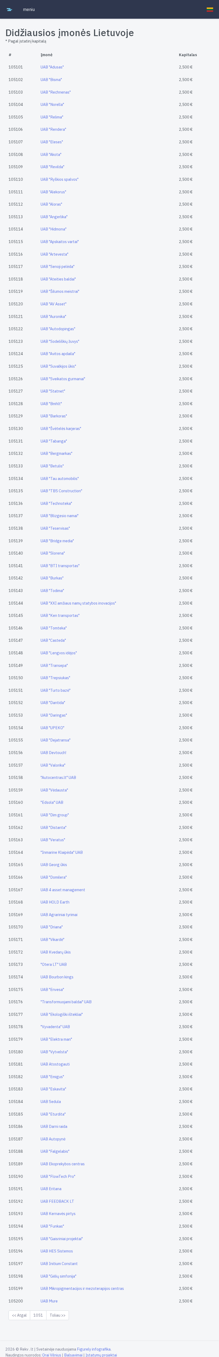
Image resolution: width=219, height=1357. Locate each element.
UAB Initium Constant (59, 1263)
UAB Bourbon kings (57, 976)
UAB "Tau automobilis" (60, 478)
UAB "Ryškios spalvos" (60, 179)
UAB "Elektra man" (56, 1039)
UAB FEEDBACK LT (57, 1201)
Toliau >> (57, 1315)
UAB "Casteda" (53, 640)
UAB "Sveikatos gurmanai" (63, 378)
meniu (29, 9)
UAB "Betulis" (52, 465)
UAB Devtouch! (53, 752)
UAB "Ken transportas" (60, 615)
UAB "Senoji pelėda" (58, 266)
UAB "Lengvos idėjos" (59, 652)
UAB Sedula (51, 1101)
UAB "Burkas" (52, 578)
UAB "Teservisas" (55, 528)
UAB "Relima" (52, 117)
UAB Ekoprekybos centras (63, 1163)
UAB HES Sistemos (57, 1251)
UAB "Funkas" (52, 1226)
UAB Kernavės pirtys (58, 1213)
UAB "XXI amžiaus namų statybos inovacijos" (78, 603)
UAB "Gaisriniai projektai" (62, 1238)
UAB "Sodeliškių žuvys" (60, 341)
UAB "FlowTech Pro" (58, 1176)
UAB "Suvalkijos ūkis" (58, 366)
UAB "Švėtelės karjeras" (61, 428)
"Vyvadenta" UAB (55, 1026)
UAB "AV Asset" (54, 303)
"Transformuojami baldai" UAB (66, 1001)
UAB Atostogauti (55, 1064)
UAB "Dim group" (55, 814)
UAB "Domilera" (54, 877)
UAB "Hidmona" (54, 229)
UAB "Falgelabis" (55, 1151)
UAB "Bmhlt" (51, 403)
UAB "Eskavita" (53, 1088)
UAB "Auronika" (53, 316)
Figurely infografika (94, 1349)
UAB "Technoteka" (56, 503)
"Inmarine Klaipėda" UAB (62, 852)
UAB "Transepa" (54, 665)
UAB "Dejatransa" (56, 740)
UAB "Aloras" (51, 204)
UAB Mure (49, 1301)
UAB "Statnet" (53, 391)
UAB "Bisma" (51, 79)
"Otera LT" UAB (54, 964)
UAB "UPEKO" (52, 727)
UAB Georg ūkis (54, 864)
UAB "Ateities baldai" (58, 279)
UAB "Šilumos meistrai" (60, 291)
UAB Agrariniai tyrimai (59, 914)
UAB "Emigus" (52, 1076)
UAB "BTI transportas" (60, 565)
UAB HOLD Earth (55, 902)
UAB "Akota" (51, 154)
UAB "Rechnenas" (56, 92)
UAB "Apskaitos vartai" (60, 241)
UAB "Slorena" (53, 553)
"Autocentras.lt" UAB (58, 777)
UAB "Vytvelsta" (54, 1051)
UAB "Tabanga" (54, 441)
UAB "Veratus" (53, 839)
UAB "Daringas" (54, 715)
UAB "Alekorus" (53, 191)
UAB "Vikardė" (52, 939)
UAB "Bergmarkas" (56, 453)
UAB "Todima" (52, 590)
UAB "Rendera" (53, 129)
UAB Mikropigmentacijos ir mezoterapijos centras (82, 1288)
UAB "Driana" (52, 926)
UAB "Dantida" (53, 702)
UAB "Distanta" (54, 827)
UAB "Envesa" (52, 989)
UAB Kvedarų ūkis (56, 952)
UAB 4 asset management (63, 889)
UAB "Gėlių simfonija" (58, 1276)
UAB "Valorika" (53, 765)
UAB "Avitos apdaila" (58, 353)
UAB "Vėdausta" (54, 790)
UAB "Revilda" (52, 166)
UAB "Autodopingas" (58, 328)
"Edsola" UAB (52, 802)
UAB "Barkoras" (54, 415)
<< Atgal (19, 1315)
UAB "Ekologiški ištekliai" (62, 1014)
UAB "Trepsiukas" (55, 677)
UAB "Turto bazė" (56, 690)
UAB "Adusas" (52, 67)
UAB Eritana (51, 1188)
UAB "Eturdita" (53, 1114)
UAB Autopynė (53, 1138)
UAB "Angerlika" (54, 216)
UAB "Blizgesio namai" (60, 515)
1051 (38, 1315)
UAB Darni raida (54, 1126)
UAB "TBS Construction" (61, 490)
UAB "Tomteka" (54, 628)
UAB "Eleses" (52, 141)
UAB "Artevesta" (54, 254)
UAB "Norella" (52, 104)
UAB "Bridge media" (57, 540)
